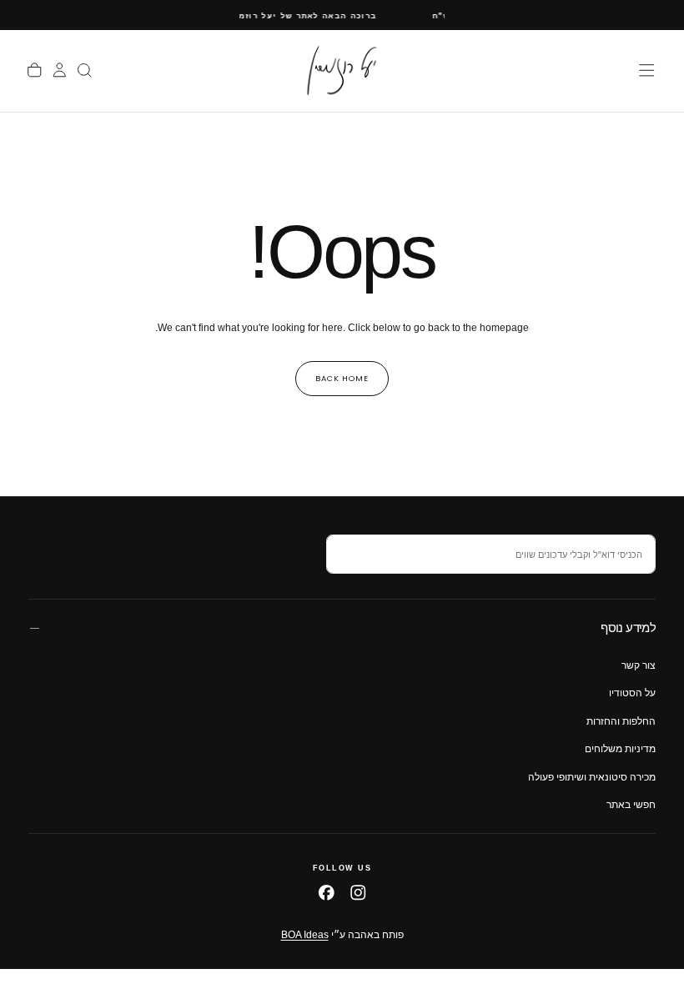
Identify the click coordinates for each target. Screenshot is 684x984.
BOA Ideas (305, 935)
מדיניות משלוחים (620, 749)
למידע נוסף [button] (628, 627)
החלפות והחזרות (621, 721)
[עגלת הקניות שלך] (34, 70)
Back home (342, 378)
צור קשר (638, 665)
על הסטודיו (632, 693)
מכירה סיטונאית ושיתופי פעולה (592, 777)
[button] (646, 70)
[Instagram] (358, 892)
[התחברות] (59, 70)
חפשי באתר (631, 805)
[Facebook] (326, 892)
